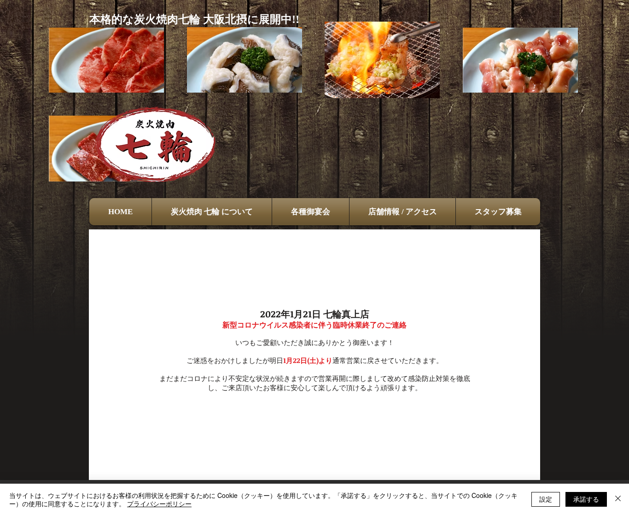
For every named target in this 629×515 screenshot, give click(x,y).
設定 (545, 498)
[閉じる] (617, 499)
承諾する (586, 498)
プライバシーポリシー (159, 503)
